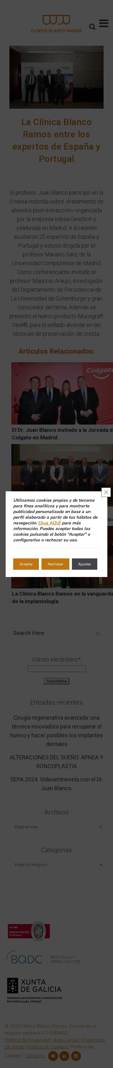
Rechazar (55, 564)
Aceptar (26, 564)
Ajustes (84, 564)
